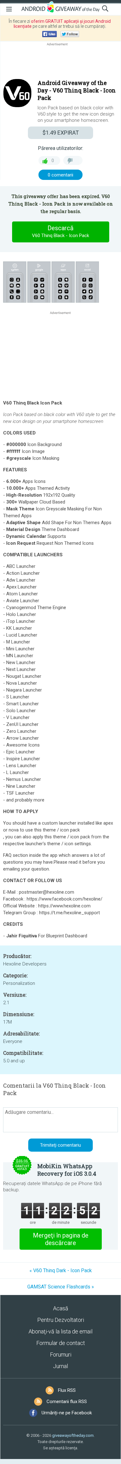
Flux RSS (67, 1390)
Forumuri (60, 1354)
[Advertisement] (60, 62)
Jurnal (60, 1366)
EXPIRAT (61, 132)
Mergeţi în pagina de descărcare (60, 1239)
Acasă (60, 1308)
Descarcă (60, 231)
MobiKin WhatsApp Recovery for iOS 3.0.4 (66, 1169)
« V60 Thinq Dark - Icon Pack (60, 1270)
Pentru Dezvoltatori (60, 1320)
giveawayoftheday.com (73, 1435)
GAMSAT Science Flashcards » (60, 1287)
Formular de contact (60, 1343)
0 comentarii (60, 175)
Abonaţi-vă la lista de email (60, 1331)
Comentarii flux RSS (67, 1401)
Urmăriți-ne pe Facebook (67, 1413)
